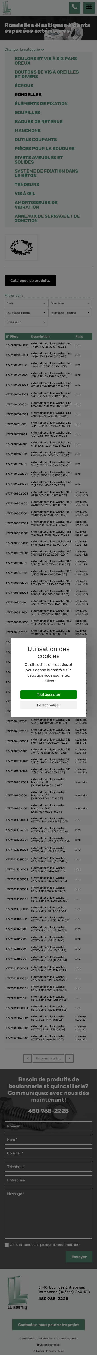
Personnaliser (48, 705)
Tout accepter (48, 694)
